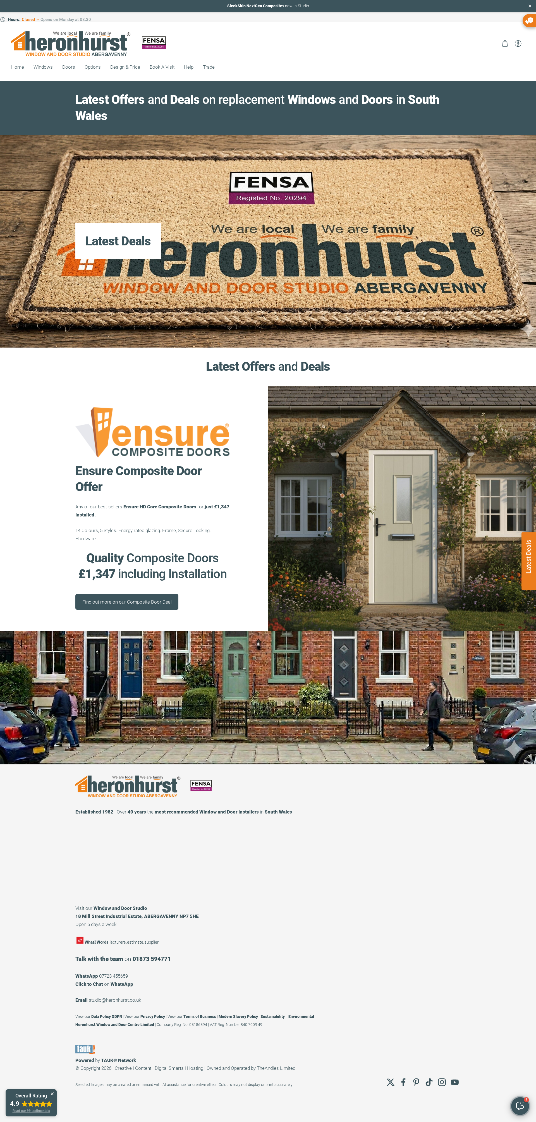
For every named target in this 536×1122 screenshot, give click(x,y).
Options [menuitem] (93, 67)
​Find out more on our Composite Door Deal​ (127, 602)
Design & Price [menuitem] (125, 67)
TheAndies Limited (276, 1068)
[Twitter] (390, 1082)
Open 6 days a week (95, 924)
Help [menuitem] (188, 67)
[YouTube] (455, 1082)
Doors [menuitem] (68, 67)
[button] (520, 1106)
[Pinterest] (416, 1082)
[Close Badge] (52, 1093)
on (104, 984)
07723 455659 (113, 976)
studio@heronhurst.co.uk (115, 1000)
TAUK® (109, 1060)
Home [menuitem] (17, 67)
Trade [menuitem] (209, 67)
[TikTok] (429, 1082)
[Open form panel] (529, 20)
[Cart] (505, 43)
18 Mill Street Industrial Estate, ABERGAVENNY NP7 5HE (137, 916)
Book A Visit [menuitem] (162, 67)
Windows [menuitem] (43, 67)
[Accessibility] (518, 43)
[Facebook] (403, 1082)
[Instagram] (442, 1082)
